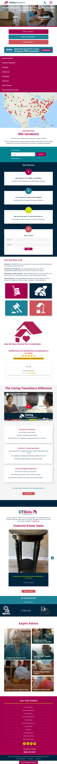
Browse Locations (15, 158)
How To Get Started (27, 37)
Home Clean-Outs (9, 278)
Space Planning (6, 85)
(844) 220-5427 (30, 752)
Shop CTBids (29, 591)
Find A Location (28, 31)
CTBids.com (35, 521)
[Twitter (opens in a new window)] (27, 743)
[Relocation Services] (16, 290)
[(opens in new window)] (6, 610)
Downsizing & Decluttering (12, 269)
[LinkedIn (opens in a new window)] (31, 743)
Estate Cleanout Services (28, 739)
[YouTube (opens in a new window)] (34, 743)
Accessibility (30, 758)
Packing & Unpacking (8, 63)
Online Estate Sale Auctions (10, 90)
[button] (4, 557)
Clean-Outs (5, 81)
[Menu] (51, 2)
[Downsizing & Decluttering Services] (40, 290)
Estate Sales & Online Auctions (13, 273)
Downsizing (5, 76)
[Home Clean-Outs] (40, 308)
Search (41, 154)
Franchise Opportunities (21, 759)
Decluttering (5, 72)
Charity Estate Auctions (28, 736)
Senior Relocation (7, 58)
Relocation (7, 264)
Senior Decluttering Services (28, 723)
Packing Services (29, 713)
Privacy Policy (38, 758)
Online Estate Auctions (28, 732)
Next (28, 249)
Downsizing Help (28, 720)
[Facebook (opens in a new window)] (24, 743)
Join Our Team (28, 42)
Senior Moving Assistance (28, 710)
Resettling (5, 67)
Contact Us (28, 493)
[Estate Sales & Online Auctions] (16, 308)
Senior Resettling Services (29, 716)
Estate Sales (28, 729)
